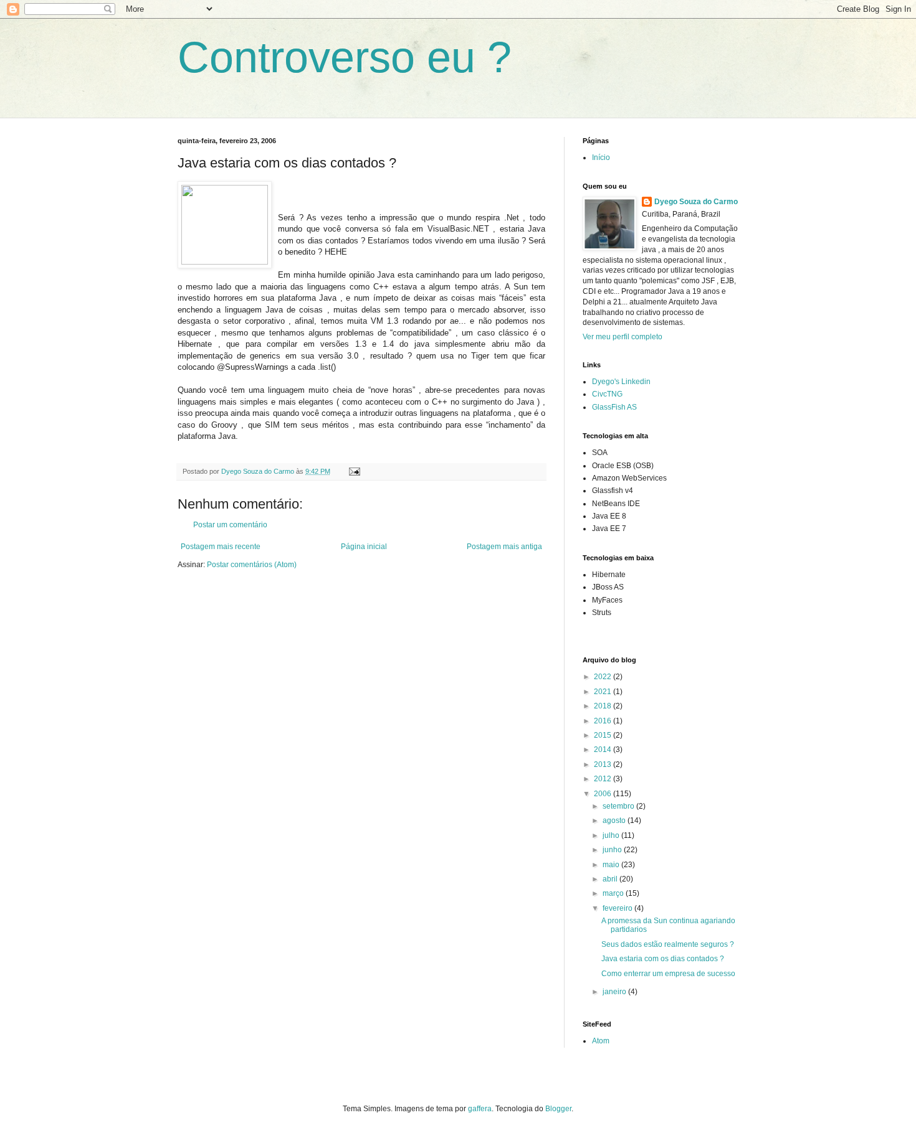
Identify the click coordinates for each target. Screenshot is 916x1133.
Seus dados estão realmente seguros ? (667, 944)
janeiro (615, 991)
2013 (603, 764)
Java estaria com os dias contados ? (662, 958)
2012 (603, 778)
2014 (603, 749)
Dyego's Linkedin (621, 381)
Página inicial (364, 546)
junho (613, 849)
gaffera (480, 1108)
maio (612, 864)
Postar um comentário (230, 524)
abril (611, 879)
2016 (603, 721)
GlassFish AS (614, 407)
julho (612, 835)
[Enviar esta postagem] (354, 471)
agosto (615, 820)
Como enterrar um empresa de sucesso (668, 973)
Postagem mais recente (220, 546)
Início (601, 157)
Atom (600, 1041)
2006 (603, 793)
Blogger (558, 1108)
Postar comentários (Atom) (252, 564)
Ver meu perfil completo (622, 336)
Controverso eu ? (345, 57)
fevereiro (618, 908)
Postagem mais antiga (504, 546)
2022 (603, 676)
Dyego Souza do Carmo (696, 201)
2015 (603, 735)
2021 (603, 691)
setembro (619, 806)
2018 (603, 706)
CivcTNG (607, 394)
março (614, 893)
